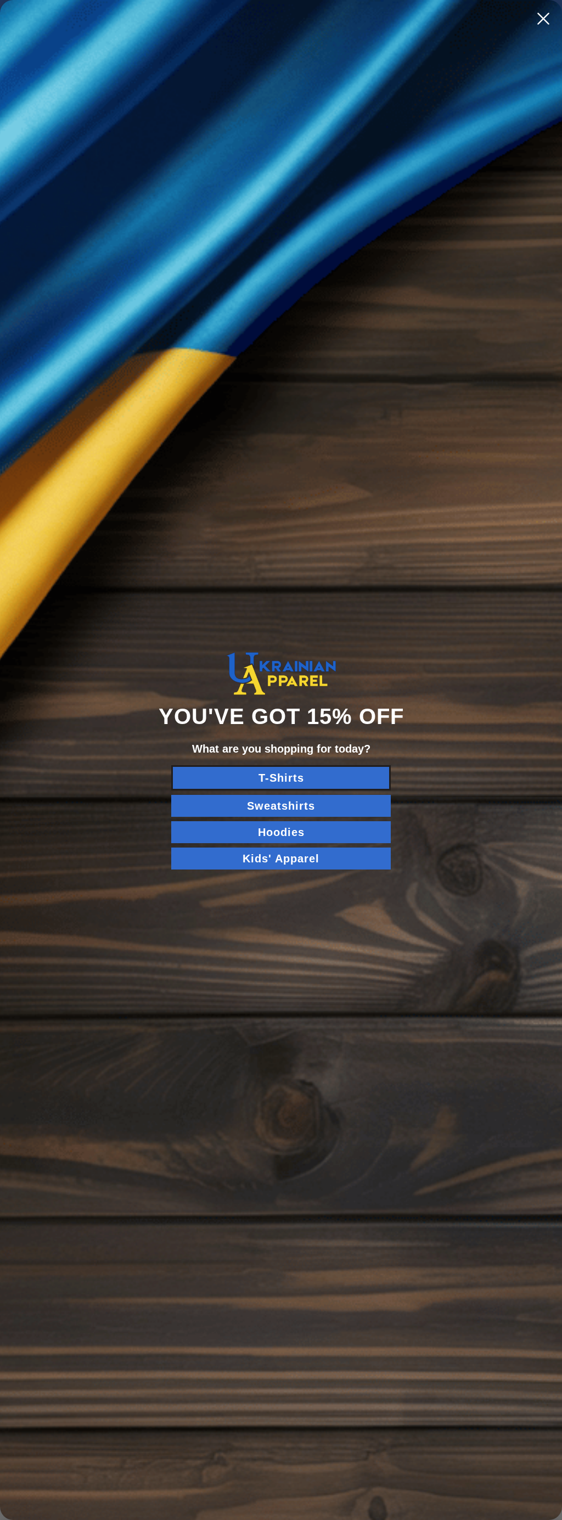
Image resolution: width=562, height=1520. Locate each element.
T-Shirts (281, 778)
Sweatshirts (281, 806)
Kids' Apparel (281, 858)
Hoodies (281, 832)
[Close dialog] (543, 18)
